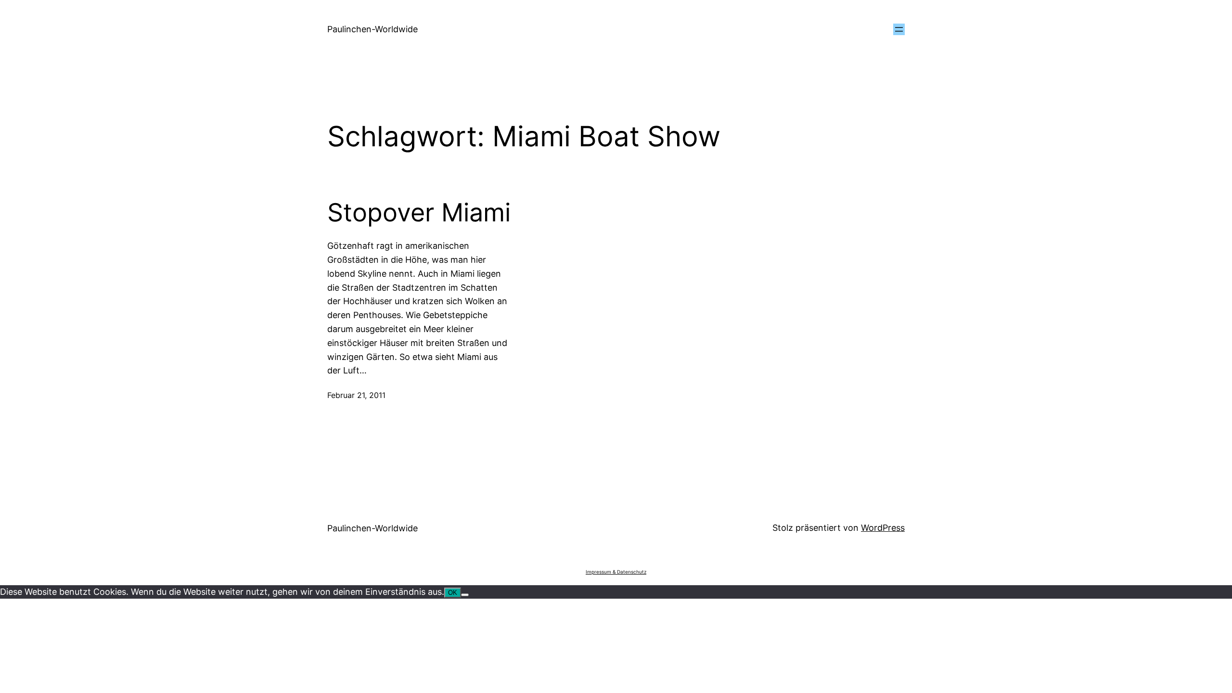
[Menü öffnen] (899, 29)
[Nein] (465, 594)
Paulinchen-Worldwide (372, 29)
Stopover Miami (419, 213)
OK (452, 592)
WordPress (883, 528)
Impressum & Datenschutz (616, 572)
